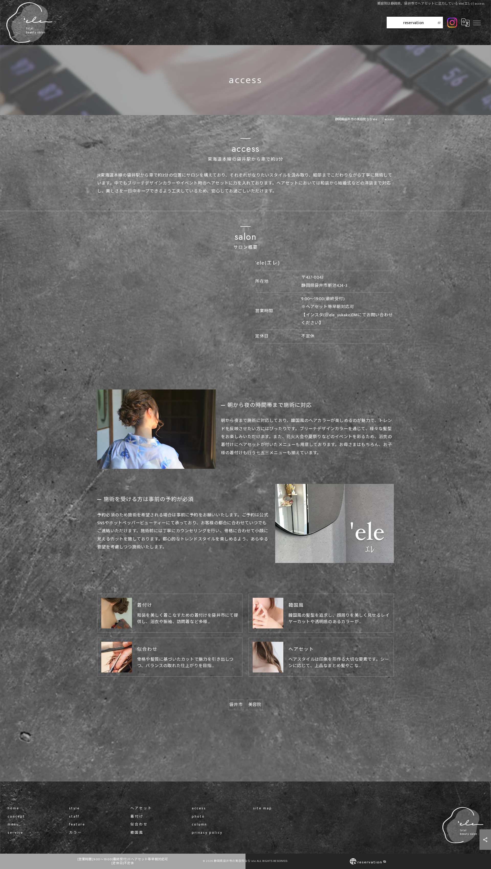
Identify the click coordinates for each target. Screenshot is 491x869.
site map (262, 808)
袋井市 (236, 704)
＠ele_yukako (337, 315)
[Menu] (477, 22)
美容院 (255, 704)
